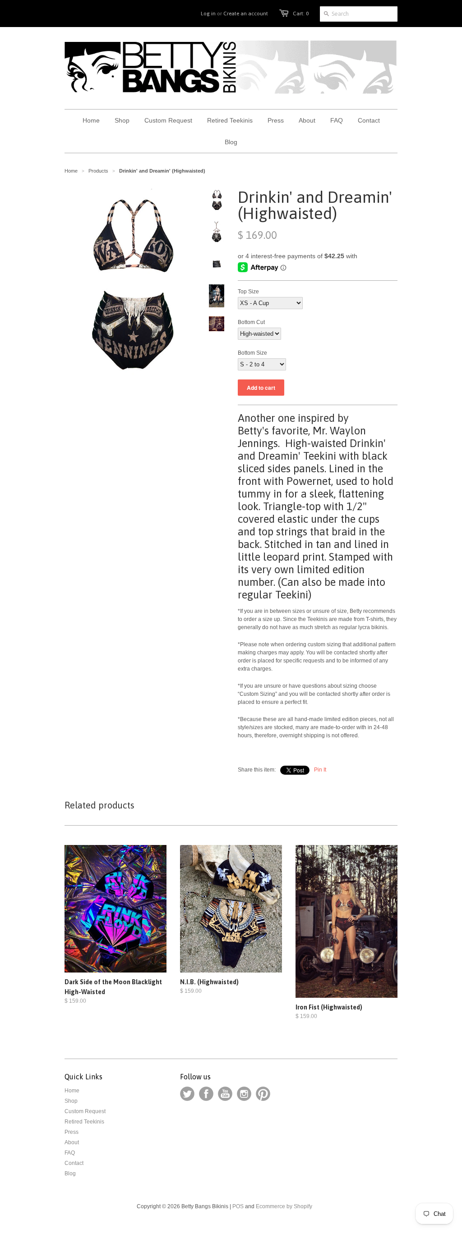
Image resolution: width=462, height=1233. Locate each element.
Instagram (244, 1094)
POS (238, 1206)
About (72, 1142)
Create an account (245, 13)
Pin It (320, 770)
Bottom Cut (251, 322)
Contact (74, 1163)
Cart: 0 (301, 13)
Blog (70, 1173)
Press (72, 1132)
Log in (208, 13)
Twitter (187, 1094)
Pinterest (263, 1094)
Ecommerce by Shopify (284, 1206)
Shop (71, 1101)
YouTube (225, 1094)
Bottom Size (252, 353)
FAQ (70, 1153)
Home (72, 1090)
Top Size (248, 291)
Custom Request (85, 1111)
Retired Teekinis (84, 1122)
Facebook (206, 1094)
